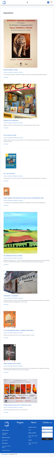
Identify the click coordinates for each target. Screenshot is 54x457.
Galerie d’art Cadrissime (11, 120)
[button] (27, 2)
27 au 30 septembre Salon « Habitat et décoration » (19, 330)
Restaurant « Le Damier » (11, 295)
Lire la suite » (6, 77)
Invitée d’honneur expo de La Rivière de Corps (17, 405)
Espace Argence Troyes (11, 70)
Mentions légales (4, 454)
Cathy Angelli (4, 2)
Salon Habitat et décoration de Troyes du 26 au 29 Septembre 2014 (24, 198)
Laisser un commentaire (8, 72)
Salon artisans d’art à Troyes (12, 363)
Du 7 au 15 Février (9, 173)
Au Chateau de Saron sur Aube (13, 255)
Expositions (15, 72)
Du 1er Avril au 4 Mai (10, 135)
